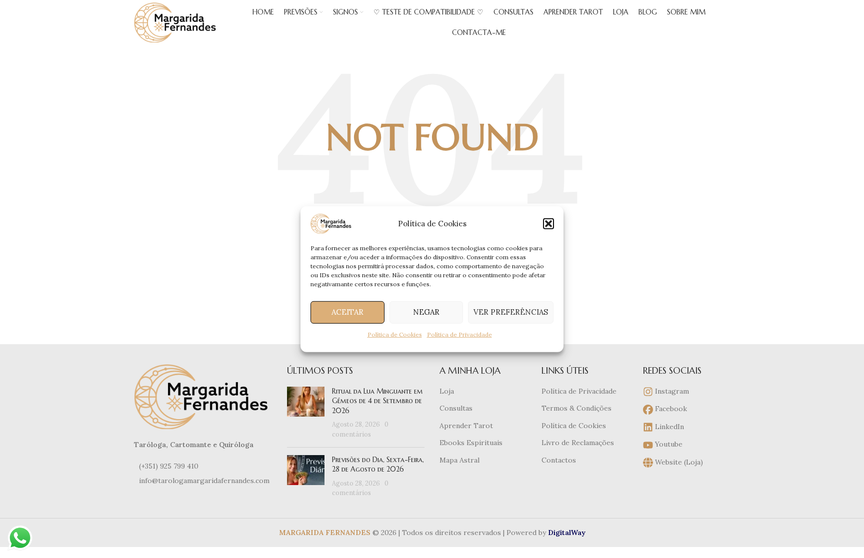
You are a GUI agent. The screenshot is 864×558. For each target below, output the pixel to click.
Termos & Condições (577, 408)
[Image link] (203, 395)
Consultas (456, 408)
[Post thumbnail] (305, 413)
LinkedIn (668, 426)
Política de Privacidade (459, 334)
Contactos (559, 460)
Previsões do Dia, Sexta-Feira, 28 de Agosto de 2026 (378, 464)
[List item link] (203, 466)
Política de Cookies (395, 334)
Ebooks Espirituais (471, 442)
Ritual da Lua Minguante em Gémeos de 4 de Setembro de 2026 (377, 401)
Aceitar (348, 312)
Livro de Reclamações (578, 442)
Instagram (671, 391)
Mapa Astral (460, 460)
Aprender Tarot (466, 425)
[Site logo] (176, 21)
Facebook (670, 408)
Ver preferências (511, 312)
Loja (447, 391)
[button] (549, 223)
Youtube (667, 444)
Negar (426, 312)
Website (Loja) (678, 462)
